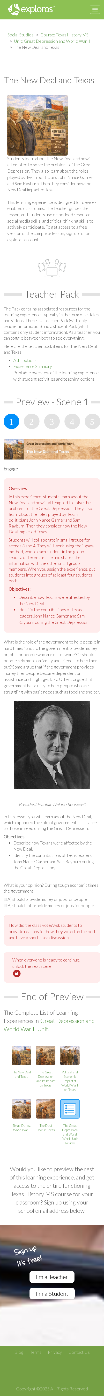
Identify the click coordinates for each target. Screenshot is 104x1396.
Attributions (25, 360)
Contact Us (79, 1352)
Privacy (55, 1352)
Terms (35, 1352)
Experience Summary (32, 366)
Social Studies (20, 34)
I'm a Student (52, 1293)
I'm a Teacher (52, 1276)
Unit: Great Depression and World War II (52, 41)
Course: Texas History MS (64, 34)
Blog (19, 1352)
